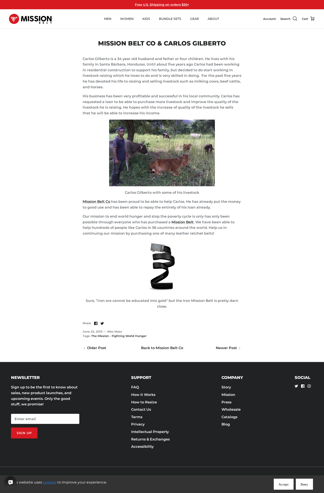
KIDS (146, 19)
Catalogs (229, 417)
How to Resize (144, 402)
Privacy (138, 424)
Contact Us (141, 409)
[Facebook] (302, 386)
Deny (304, 484)
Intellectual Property (150, 432)
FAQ (135, 387)
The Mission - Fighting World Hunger (118, 336)
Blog (226, 424)
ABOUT (213, 19)
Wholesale (231, 409)
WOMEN (127, 19)
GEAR (194, 19)
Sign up (24, 433)
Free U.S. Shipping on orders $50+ (162, 5)
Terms (136, 417)
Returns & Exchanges (150, 439)
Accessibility (142, 446)
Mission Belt (182, 222)
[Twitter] (296, 386)
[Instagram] (309, 386)
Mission (228, 395)
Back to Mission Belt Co (162, 348)
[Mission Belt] (30, 19)
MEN (107, 19)
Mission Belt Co (96, 201)
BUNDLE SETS (170, 19)
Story (226, 387)
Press (226, 402)
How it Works (143, 395)
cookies (49, 482)
